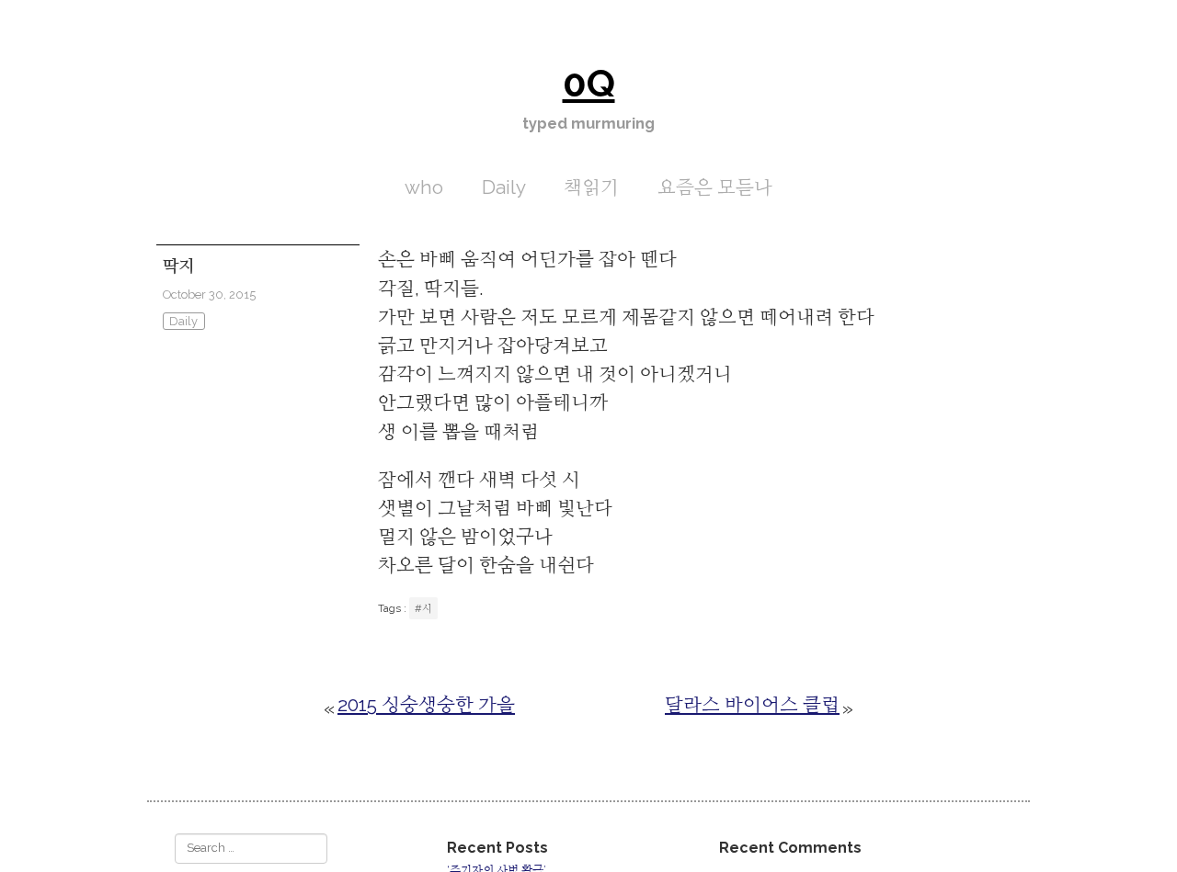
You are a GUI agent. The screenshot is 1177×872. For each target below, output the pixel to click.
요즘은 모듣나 (714, 187)
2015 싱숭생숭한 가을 (426, 704)
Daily (504, 187)
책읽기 (591, 187)
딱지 (178, 266)
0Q (589, 83)
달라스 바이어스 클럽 (752, 704)
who (424, 187)
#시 (423, 608)
